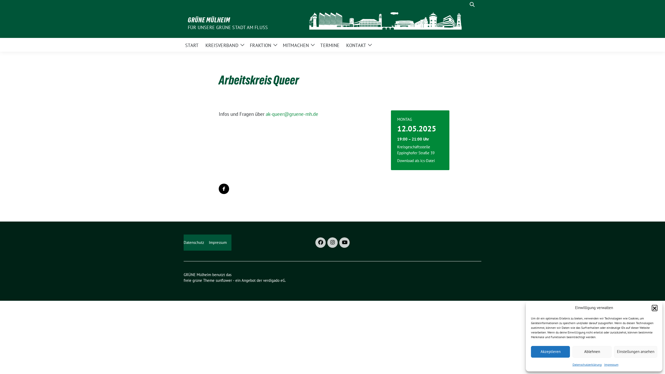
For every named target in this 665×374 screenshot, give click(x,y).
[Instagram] (332, 242)
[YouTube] (344, 242)
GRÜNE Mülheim (209, 20)
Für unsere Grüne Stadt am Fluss (228, 27)
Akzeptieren (551, 351)
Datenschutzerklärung (587, 364)
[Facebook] (320, 242)
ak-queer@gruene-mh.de (292, 114)
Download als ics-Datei (416, 160)
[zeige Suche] (472, 4)
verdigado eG (274, 280)
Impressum (611, 364)
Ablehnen (592, 351)
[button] (654, 307)
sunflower (224, 280)
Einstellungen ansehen (635, 351)
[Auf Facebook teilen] (224, 189)
